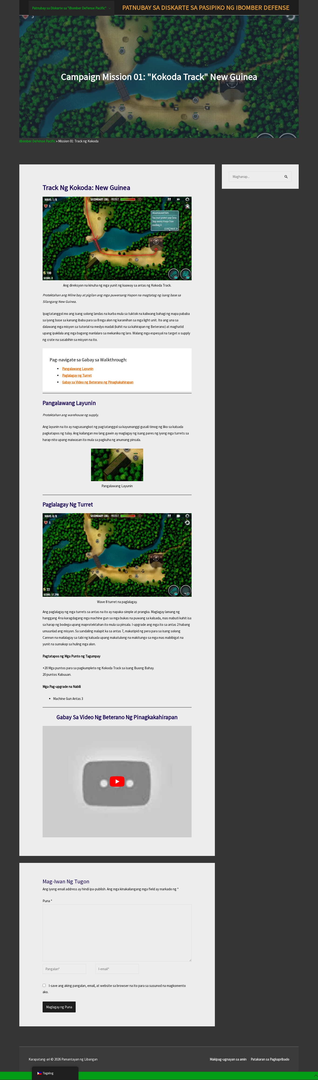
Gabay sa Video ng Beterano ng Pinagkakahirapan (97, 382)
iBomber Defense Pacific (37, 141)
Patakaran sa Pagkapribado (270, 1059)
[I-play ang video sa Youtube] (117, 781)
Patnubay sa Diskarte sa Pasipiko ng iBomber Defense (205, 7)
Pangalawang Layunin (77, 368)
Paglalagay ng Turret (77, 375)
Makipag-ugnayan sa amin (228, 1059)
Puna (47, 901)
